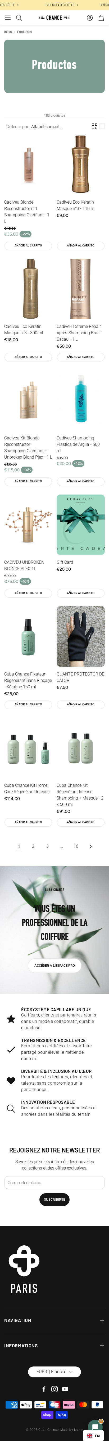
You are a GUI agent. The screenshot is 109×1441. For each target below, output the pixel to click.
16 (76, 846)
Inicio (8, 32)
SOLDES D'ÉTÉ (54, 5)
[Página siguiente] (90, 846)
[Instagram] (54, 1389)
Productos (24, 32)
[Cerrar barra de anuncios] (104, 4)
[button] (7, 17)
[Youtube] (65, 1389)
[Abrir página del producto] (28, 164)
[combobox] (93, 1435)
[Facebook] (44, 1389)
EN (97, 1435)
